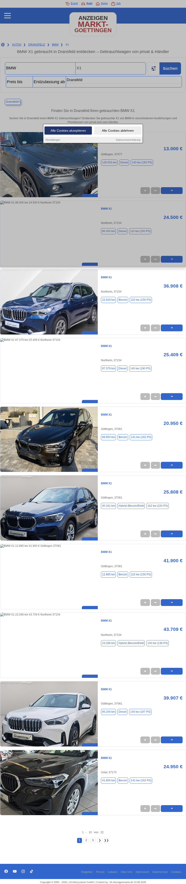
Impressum (142, 872)
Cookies (176, 872)
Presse (100, 872)
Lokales (112, 872)
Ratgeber (87, 872)
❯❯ (106, 840)
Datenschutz (160, 872)
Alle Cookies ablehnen (118, 130)
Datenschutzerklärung (128, 139)
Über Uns (126, 872)
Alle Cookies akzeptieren (68, 130)
